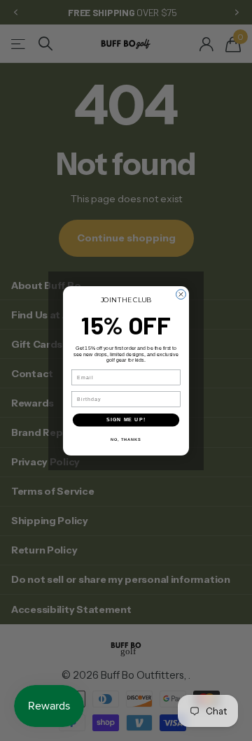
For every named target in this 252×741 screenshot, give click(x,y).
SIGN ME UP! (126, 420)
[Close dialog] (181, 294)
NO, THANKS (126, 439)
